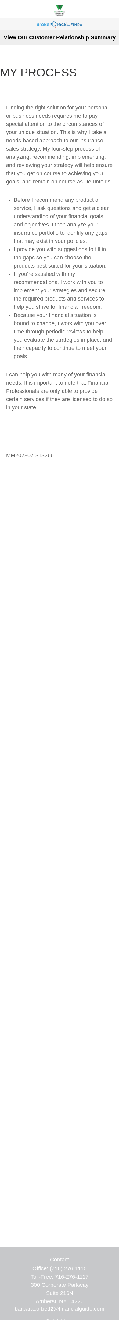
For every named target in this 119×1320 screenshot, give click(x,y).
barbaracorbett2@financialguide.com (59, 1309)
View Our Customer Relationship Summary (60, 37)
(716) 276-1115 (68, 1268)
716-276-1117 (71, 1277)
